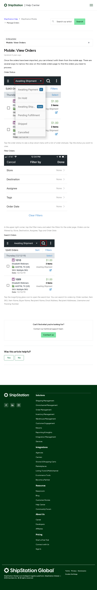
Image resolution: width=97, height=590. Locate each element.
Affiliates (39, 529)
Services (39, 441)
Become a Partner (43, 480)
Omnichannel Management (47, 405)
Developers (40, 524)
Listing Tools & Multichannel (47, 471)
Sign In (38, 549)
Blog (37, 496)
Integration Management (46, 437)
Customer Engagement (45, 423)
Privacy (74, 571)
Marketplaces (41, 466)
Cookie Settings (71, 574)
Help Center (40, 505)
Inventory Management (45, 414)
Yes (9, 358)
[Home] (13, 5)
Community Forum (43, 509)
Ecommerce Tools (43, 475)
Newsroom (40, 491)
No (19, 358)
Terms (67, 571)
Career (38, 520)
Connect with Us (42, 544)
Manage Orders (13, 23)
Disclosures (82, 571)
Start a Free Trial (42, 540)
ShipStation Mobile (29, 19)
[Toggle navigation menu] (91, 5)
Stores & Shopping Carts (46, 462)
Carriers (39, 457)
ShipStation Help (11, 19)
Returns (39, 428)
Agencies (39, 453)
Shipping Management (45, 401)
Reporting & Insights (44, 432)
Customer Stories (43, 500)
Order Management (44, 410)
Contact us (48, 335)
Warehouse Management (46, 419)
